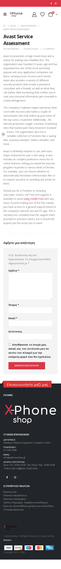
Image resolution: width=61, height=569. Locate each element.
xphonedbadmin (11, 49)
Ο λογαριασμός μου (13, 509)
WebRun (7, 540)
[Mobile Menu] (5, 14)
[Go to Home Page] (4, 25)
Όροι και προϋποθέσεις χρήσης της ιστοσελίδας (28, 506)
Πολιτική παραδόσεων (15, 495)
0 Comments (48, 49)
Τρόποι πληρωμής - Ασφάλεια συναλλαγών (25, 502)
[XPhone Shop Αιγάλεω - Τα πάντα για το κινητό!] (16, 14)
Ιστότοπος (15, 331)
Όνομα (13, 304)
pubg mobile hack (34, 198)
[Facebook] (51, 3)
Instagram (15, 477)
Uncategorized (30, 49)
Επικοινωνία (9, 491)
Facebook (7, 477)
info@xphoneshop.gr (14, 457)
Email (12, 318)
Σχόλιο (13, 270)
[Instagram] (56, 3)
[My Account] (34, 14)
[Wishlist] (42, 14)
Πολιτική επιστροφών (14, 498)
